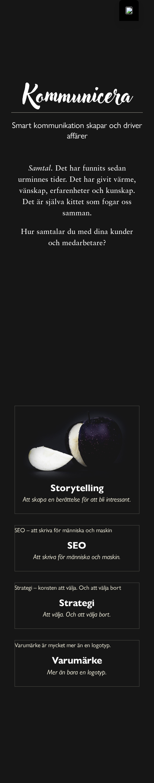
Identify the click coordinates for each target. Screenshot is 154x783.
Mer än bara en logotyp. (77, 672)
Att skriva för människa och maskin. (76, 557)
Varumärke (77, 660)
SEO (76, 545)
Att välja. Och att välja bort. (77, 614)
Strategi (77, 603)
